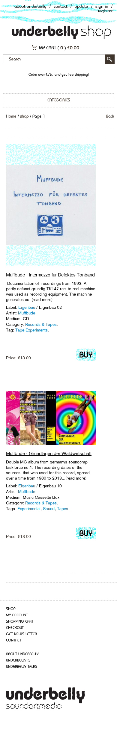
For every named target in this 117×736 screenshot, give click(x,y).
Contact (61, 6)
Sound (49, 508)
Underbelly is (18, 660)
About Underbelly (30, 6)
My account (17, 615)
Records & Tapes (41, 324)
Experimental (28, 508)
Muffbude (26, 313)
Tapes (62, 508)
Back (110, 116)
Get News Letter (21, 634)
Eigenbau (27, 307)
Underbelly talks (21, 667)
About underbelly (22, 654)
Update (81, 6)
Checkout (15, 628)
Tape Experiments (31, 330)
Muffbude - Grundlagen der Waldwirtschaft (49, 453)
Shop (11, 609)
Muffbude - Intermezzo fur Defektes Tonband (50, 275)
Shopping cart (19, 622)
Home (11, 116)
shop (24, 116)
